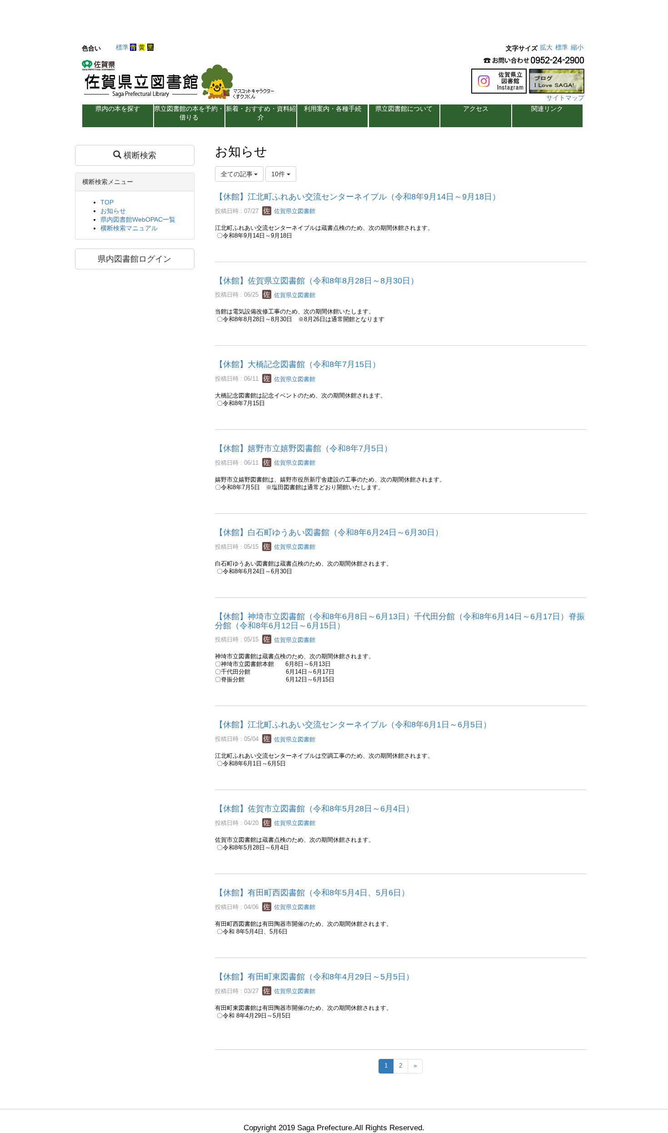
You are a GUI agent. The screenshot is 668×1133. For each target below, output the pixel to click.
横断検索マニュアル (129, 228)
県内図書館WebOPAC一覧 (137, 219)
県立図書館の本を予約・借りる (189, 113)
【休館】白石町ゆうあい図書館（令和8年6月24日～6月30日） (329, 532)
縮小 (577, 47)
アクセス (476, 108)
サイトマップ (565, 97)
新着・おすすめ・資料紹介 (261, 113)
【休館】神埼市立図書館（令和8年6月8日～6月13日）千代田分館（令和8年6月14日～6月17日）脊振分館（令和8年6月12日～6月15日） (400, 621)
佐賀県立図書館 (293, 211)
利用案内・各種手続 (332, 108)
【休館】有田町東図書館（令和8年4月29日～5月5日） (314, 976)
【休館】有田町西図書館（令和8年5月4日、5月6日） (312, 892)
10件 (279, 174)
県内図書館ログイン (134, 258)
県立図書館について (404, 108)
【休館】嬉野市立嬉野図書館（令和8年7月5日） (303, 448)
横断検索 (138, 155)
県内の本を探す (117, 108)
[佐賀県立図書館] (180, 82)
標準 (122, 47)
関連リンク (547, 108)
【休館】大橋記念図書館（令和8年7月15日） (297, 364)
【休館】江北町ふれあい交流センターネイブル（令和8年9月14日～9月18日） (357, 196)
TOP (107, 202)
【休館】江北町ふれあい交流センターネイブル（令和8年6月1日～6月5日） (353, 724)
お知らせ (113, 210)
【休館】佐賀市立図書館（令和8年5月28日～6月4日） (314, 808)
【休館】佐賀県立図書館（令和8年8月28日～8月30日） (317, 280)
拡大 (546, 47)
